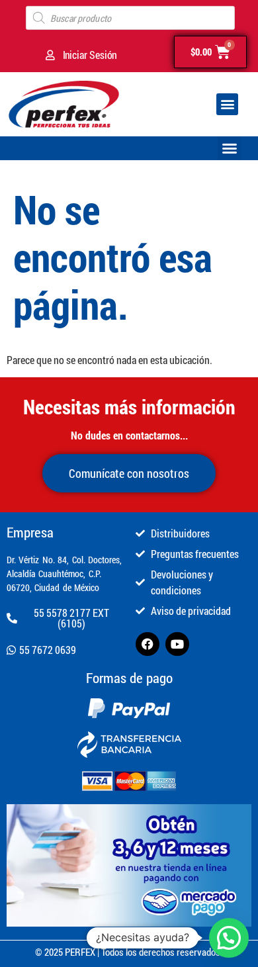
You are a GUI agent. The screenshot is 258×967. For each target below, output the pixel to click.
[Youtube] (177, 644)
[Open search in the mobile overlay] (130, 18)
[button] (227, 104)
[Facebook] (147, 644)
